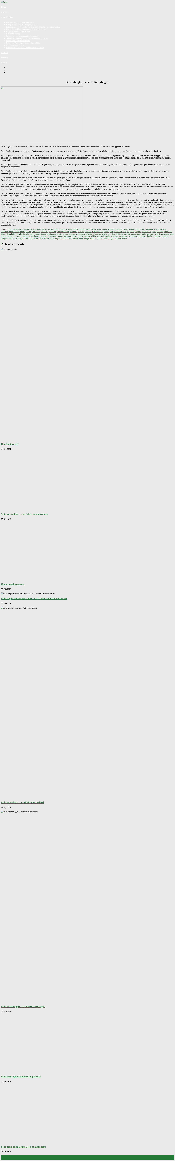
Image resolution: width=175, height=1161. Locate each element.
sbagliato (164, 236)
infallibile (81, 234)
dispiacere (146, 231)
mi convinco (136, 234)
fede (17, 234)
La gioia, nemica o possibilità (18, 31)
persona (43, 236)
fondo (32, 234)
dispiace (138, 231)
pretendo (67, 236)
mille (144, 234)
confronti (4, 231)
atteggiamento (84, 229)
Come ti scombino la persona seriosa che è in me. (26, 29)
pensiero (16, 236)
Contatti (4, 52)
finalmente (24, 234)
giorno (43, 234)
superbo (75, 238)
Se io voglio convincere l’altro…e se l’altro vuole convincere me (34, 598)
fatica (8, 234)
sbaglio (4, 238)
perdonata (35, 236)
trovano (93, 238)
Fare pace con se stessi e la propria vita (21, 24)
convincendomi (63, 231)
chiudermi (140, 229)
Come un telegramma (12, 584)
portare (60, 236)
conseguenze (25, 231)
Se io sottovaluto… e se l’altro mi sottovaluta (24, 514)
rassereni (100, 236)
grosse (65, 234)
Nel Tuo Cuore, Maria (15, 45)
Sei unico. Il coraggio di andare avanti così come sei (27, 38)
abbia (10, 229)
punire (80, 236)
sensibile (28, 238)
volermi (118, 238)
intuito (104, 234)
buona (104, 229)
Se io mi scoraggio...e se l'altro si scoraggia (23, 1006)
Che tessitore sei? (10, 444)
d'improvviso (97, 231)
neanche (158, 234)
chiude (132, 229)
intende (89, 234)
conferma (162, 229)
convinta (73, 231)
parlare (4, 236)
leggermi (119, 234)
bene (99, 229)
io (109, 234)
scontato (11, 238)
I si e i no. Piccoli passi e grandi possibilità (23, 43)
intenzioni (97, 234)
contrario (52, 231)
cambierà (112, 229)
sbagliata (156, 236)
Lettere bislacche (13, 34)
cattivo (125, 229)
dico (111, 231)
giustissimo (51, 234)
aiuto (15, 229)
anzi (56, 229)
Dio (124, 231)
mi (129, 234)
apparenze (63, 229)
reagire (107, 236)
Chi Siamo (5, 12)
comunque (149, 229)
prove (74, 236)
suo (69, 238)
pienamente (52, 236)
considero (36, 231)
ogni (171, 234)
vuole (124, 238)
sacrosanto (133, 236)
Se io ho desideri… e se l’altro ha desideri (22, 802)
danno (106, 231)
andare (51, 229)
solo (52, 238)
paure (10, 236)
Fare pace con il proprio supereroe (20, 22)
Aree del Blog (7, 17)
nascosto (150, 234)
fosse (37, 234)
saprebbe (142, 236)
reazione (114, 236)
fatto (13, 234)
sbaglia (149, 236)
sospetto (58, 238)
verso (99, 238)
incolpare (72, 234)
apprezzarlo (73, 229)
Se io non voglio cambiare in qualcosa (21, 1076)
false (3, 234)
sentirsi (36, 238)
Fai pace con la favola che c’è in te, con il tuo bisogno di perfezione (33, 27)
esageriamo (158, 231)
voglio (111, 238)
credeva (88, 231)
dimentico (118, 231)
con (155, 229)
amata (26, 229)
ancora (44, 229)
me (125, 234)
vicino (105, 238)
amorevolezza (35, 229)
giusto (59, 234)
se (16, 238)
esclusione (168, 231)
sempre (21, 238)
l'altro (113, 234)
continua (44, 231)
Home (3, 7)
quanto (87, 236)
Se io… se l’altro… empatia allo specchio (23, 36)
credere (81, 231)
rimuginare (123, 236)
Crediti (4, 63)
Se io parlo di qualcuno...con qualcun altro (23, 1146)
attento (93, 229)
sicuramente (44, 238)
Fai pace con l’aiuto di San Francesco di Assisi (25, 47)
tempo (86, 238)
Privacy (4, 58)
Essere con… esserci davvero (18, 41)
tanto (81, 238)
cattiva (119, 229)
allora (20, 229)
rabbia (93, 236)
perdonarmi (25, 236)
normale (165, 234)
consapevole (14, 231)
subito (64, 238)
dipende (130, 231)
